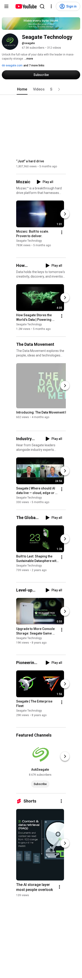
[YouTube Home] (26, 6)
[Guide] (6, 6)
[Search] (42, 6)
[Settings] (51, 6)
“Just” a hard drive (30, 161)
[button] (59, 89)
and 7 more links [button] (33, 65)
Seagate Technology (29, 241)
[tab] (22, 89)
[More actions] (61, 232)
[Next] (64, 214)
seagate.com (14, 65)
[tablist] (41, 89)
